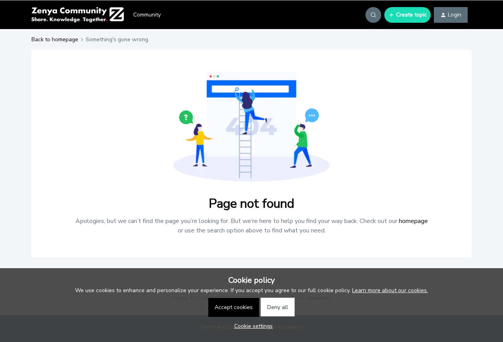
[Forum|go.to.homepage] (77, 15)
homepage (413, 221)
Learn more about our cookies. (390, 290)
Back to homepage (54, 39)
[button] (407, 15)
